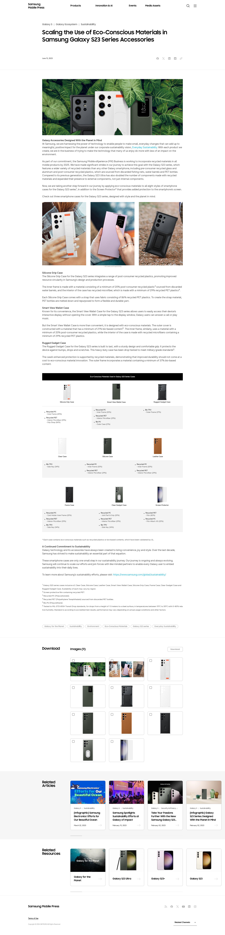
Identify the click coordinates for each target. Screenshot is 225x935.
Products (75, 6)
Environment (93, 626)
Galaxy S (47, 24)
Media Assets (152, 6)
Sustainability (88, 24)
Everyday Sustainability (144, 147)
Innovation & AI (104, 6)
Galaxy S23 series (141, 626)
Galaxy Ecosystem (66, 24)
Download (175, 649)
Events (132, 6)
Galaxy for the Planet (54, 626)
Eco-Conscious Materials (116, 626)
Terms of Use (33, 918)
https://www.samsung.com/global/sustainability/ (139, 574)
